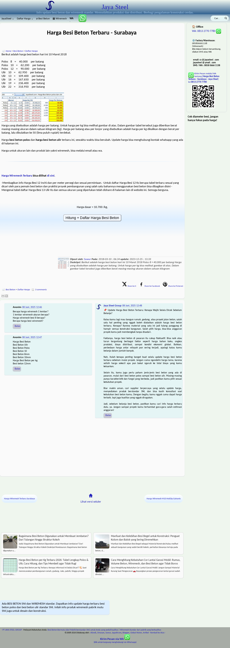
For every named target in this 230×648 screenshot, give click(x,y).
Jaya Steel (115, 6)
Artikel (146, 633)
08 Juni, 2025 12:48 (132, 305)
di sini (50, 175)
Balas (17, 326)
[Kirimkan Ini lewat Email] (3, 295)
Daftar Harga (31, 51)
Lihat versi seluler (91, 501)
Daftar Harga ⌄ (25, 18)
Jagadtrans (116, 633)
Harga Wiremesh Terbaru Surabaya (19, 499)
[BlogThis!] (6, 295)
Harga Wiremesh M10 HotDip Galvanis (164, 499)
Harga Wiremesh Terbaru (17, 175)
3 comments (41, 290)
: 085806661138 (72, 19)
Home (8, 51)
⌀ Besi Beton (43, 18)
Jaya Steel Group (112, 305)
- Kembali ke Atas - (157, 633)
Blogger (126, 633)
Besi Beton (18, 51)
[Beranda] (91, 495)
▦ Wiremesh (60, 18)
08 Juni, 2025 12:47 (32, 337)
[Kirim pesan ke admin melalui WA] (81, 21)
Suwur (87, 259)
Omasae (100, 633)
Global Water (136, 633)
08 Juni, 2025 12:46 (32, 307)
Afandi (93, 633)
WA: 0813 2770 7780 (204, 31)
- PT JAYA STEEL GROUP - (12, 630)
